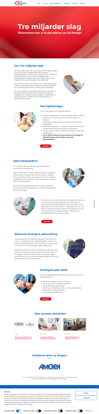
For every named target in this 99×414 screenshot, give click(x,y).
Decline (86, 393)
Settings (88, 411)
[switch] (39, 411)
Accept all (86, 398)
